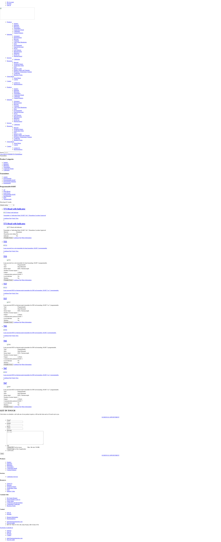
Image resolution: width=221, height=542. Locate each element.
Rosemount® (7, 183)
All (4, 190)
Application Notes (19, 65)
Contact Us (17, 82)
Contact (9, 81)
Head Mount (6, 191)
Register (9, 3)
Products (9, 22)
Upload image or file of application (16, 449)
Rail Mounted (7, 196)
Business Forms (18, 75)
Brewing (16, 39)
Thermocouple (7, 199)
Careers (16, 79)
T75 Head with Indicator (14, 223)
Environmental (18, 45)
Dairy (15, 44)
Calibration (17, 31)
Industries (9, 34)
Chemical (16, 40)
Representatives (18, 84)
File (8, 445)
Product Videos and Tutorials (22, 70)
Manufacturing (18, 51)
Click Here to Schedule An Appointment (11, 154)
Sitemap (9, 530)
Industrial (16, 25)
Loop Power (6, 193)
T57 (5, 298)
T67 (5, 383)
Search (2, 152)
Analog (5, 177)
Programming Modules (9, 181)
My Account (10, 2)
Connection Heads (19, 30)
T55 (5, 256)
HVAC (16, 48)
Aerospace (17, 36)
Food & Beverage (19, 47)
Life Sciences (17, 50)
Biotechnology (18, 37)
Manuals (16, 62)
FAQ (15, 67)
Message (9, 430)
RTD (4, 197)
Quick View (15, 218)
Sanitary (16, 23)
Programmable (7, 178)
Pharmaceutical (18, 56)
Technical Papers (18, 64)
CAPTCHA (10, 450)
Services (9, 58)
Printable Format (8, 237)
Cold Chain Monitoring (20, 42)
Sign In (9, 5)
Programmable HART (9, 180)
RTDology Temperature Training (23, 72)
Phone (8, 427)
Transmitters (17, 28)
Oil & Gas (16, 54)
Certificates (17, 73)
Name (9, 420)
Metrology (17, 26)
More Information (27, 237)
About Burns (10, 76)
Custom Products (18, 33)
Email (9, 423)
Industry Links (18, 68)
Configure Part (7, 218)
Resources (10, 61)
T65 (5, 341)
